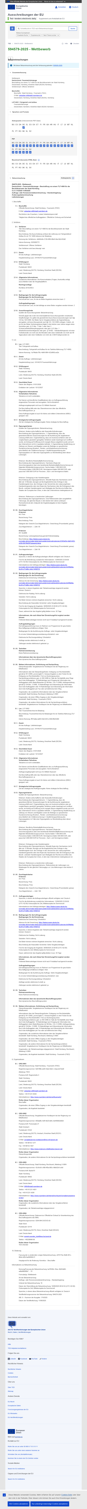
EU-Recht (11, 1402)
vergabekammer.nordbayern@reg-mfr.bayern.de (41, 1140)
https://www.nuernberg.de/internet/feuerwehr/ (45, 1097)
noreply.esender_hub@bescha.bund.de (37, 1236)
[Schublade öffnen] (10, 59)
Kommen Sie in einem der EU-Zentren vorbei (23, 1458)
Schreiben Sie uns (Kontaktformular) (20, 1454)
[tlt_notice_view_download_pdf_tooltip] (13, 145)
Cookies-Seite (66, 1495)
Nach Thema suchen (50, 35)
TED (9, 43)
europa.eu (18, 1437)
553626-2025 (57, 65)
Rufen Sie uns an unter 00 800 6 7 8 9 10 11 (23, 1446)
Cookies (10, 1373)
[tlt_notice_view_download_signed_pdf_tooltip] (23, 127)
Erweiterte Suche (22, 35)
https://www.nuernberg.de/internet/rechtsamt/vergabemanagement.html (47, 1197)
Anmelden (62, 7)
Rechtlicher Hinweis (14, 1369)
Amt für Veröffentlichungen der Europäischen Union (27, 1330)
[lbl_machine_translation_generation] (39, 160)
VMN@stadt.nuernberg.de (33, 1186)
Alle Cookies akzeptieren (18, 1504)
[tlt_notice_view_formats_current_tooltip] (73, 178)
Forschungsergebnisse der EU (18, 1409)
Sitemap (10, 1391)
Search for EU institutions (16, 1469)
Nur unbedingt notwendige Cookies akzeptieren (50, 1504)
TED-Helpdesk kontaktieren (17, 1348)
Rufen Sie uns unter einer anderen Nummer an (23, 1450)
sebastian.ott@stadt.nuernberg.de (30, 95)
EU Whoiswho (12, 1413)
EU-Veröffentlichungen (15, 1417)
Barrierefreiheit (13, 1377)
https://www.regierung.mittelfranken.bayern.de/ (46, 1149)
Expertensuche (35, 35)
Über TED (11, 1387)
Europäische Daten (14, 1405)
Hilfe (9, 1344)
